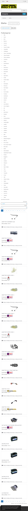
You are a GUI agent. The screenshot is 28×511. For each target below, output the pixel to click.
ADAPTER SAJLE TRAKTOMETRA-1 (10, 370)
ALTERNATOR (5, 493)
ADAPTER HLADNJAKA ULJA (8, 221)
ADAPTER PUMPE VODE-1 (8, 275)
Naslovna (4, 18)
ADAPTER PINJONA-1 (7, 238)
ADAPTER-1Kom (6, 389)
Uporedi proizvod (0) (5, 199)
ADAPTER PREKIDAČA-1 (7, 256)
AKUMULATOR (5, 443)
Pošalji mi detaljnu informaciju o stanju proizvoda (12, 227)
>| (24, 210)
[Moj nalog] (25, 1)
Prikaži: (25, 205)
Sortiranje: (25, 201)
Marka (10, 18)
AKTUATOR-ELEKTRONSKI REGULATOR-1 (12, 425)
